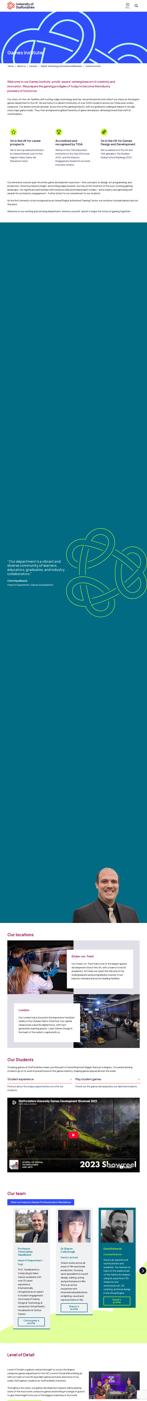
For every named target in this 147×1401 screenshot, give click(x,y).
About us (21, 66)
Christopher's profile (31, 1322)
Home (11, 66)
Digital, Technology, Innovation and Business (61, 66)
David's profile (117, 1301)
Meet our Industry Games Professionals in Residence (41, 1202)
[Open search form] (136, 5)
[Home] (22, 6)
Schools (33, 66)
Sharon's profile (74, 1307)
